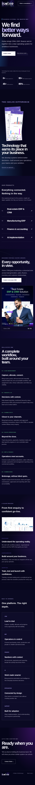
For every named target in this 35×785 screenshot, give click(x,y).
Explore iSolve (8, 53)
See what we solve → (22, 53)
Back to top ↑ (30, 773)
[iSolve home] (8, 3)
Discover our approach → (8, 167)
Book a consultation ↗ (25, 3)
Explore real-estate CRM (11, 280)
